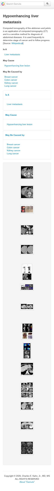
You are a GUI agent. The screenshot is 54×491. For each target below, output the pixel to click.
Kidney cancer (11, 83)
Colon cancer (10, 80)
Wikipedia (16, 43)
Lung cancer (10, 86)
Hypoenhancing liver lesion (17, 65)
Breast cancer (11, 77)
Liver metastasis (12, 54)
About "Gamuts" (27, 482)
